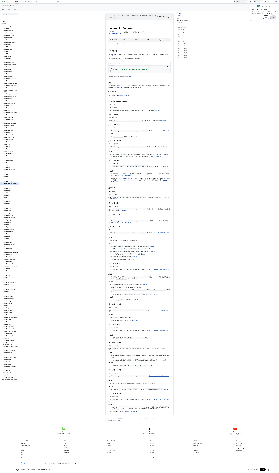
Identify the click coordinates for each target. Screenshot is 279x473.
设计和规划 (27, 1)
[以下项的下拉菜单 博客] (61, 1)
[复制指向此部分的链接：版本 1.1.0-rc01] (119, 115)
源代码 (22, 450)
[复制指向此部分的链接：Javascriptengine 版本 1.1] (130, 101)
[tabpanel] (139, 69)
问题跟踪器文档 (124, 95)
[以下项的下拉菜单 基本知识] (21, 1)
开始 (273, 17)
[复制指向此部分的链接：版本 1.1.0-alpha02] (122, 141)
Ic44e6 (135, 256)
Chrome (46, 463)
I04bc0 (151, 156)
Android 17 (152, 443)
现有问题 (117, 87)
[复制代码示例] (169, 66)
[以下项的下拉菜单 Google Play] (52, 1)
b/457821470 (128, 175)
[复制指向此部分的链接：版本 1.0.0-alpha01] (122, 394)
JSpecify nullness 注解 (124, 178)
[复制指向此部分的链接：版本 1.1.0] (116, 105)
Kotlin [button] (119, 63)
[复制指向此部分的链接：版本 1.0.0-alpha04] (122, 324)
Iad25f (133, 259)
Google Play (47, 1)
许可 (29, 469)
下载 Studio (195, 450)
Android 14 (152, 450)
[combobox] (241, 1)
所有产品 (74, 463)
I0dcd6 (166, 389)
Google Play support (240, 448)
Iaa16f (152, 251)
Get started (6, 6)
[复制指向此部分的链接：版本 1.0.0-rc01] (120, 203)
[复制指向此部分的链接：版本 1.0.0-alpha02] (122, 370)
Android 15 (152, 448)
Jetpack (14, 6)
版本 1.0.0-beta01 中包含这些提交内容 (121, 222)
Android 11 (152, 457)
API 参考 (195, 448)
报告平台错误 (239, 443)
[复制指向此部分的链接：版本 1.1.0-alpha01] (122, 160)
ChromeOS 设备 (111, 448)
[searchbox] (10, 14)
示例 (15, 9)
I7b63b (137, 136)
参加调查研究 (239, 450)
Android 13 (152, 452)
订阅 (263, 469)
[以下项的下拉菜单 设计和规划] (32, 1)
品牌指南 (33, 469)
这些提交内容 (156, 110)
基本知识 (17, 1)
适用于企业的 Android (26, 445)
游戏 (65, 443)
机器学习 (66, 445)
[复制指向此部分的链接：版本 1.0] (116, 188)
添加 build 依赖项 (128, 76)
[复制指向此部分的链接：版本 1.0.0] (116, 191)
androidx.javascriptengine (114, 33)
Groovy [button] (112, 63)
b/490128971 (158, 156)
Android (23, 443)
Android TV (109, 452)
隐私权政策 (66, 452)
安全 (22, 448)
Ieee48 (165, 180)
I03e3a (138, 287)
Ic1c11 (137, 320)
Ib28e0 (136, 300)
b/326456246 (114, 181)
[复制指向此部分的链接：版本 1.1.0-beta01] (121, 125)
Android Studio (269, 1)
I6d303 (152, 246)
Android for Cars (111, 450)
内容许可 (120, 418)
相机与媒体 (66, 450)
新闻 (22, 452)
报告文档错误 (239, 445)
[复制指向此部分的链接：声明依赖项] (118, 51)
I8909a (145, 284)
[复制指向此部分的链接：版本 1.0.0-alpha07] (122, 227)
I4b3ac (155, 294)
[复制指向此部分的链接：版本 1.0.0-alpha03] (122, 342)
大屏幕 (108, 443)
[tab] (112, 63)
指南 (9, 9)
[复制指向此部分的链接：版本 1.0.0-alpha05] (122, 304)
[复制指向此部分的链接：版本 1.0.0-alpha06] (122, 263)
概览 (3, 9)
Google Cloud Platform (63, 463)
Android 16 (152, 445)
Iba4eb (151, 249)
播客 (22, 457)
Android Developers (112, 23)
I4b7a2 (143, 254)
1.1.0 (123, 43)
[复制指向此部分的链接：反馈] (113, 83)
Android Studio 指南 (197, 443)
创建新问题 (113, 91)
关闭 (266, 17)
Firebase (53, 463)
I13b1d (129, 317)
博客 (58, 1)
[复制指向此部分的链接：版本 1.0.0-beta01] (121, 215)
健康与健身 (66, 448)
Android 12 (152, 455)
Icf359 (113, 291)
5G (65, 455)
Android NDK (196, 452)
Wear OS (109, 445)
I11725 (133, 320)
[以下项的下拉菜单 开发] (40, 1)
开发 (37, 1)
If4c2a (122, 175)
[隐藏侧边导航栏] (17, 470)
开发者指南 (195, 445)
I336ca (149, 366)
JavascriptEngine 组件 (129, 411)
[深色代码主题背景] (168, 66)
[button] (9, 21)
